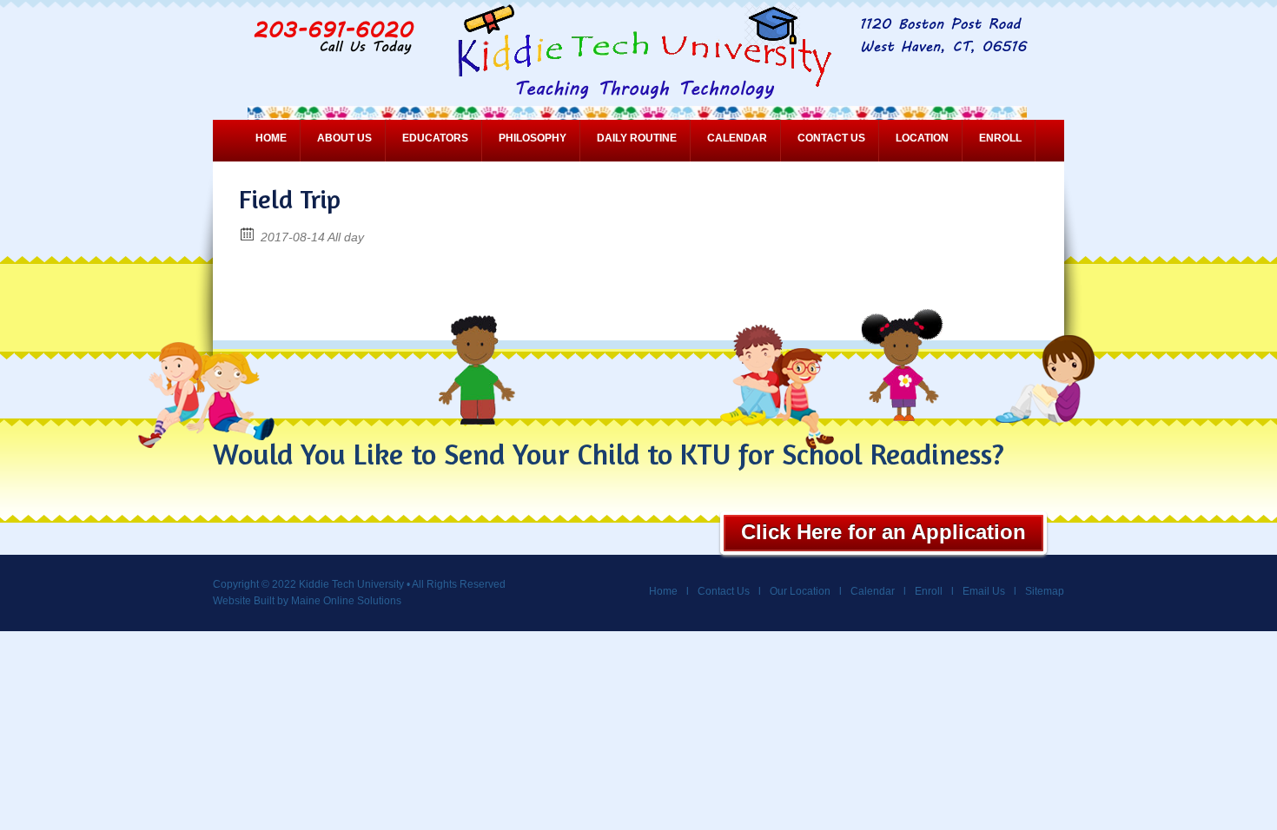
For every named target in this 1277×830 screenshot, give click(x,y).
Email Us (984, 591)
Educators (435, 138)
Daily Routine (637, 138)
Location (922, 138)
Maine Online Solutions (346, 601)
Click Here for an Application (883, 531)
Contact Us (831, 138)
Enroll (1000, 138)
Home (271, 138)
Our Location (800, 591)
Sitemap (1044, 591)
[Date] (248, 233)
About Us (344, 138)
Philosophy (532, 138)
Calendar (737, 138)
